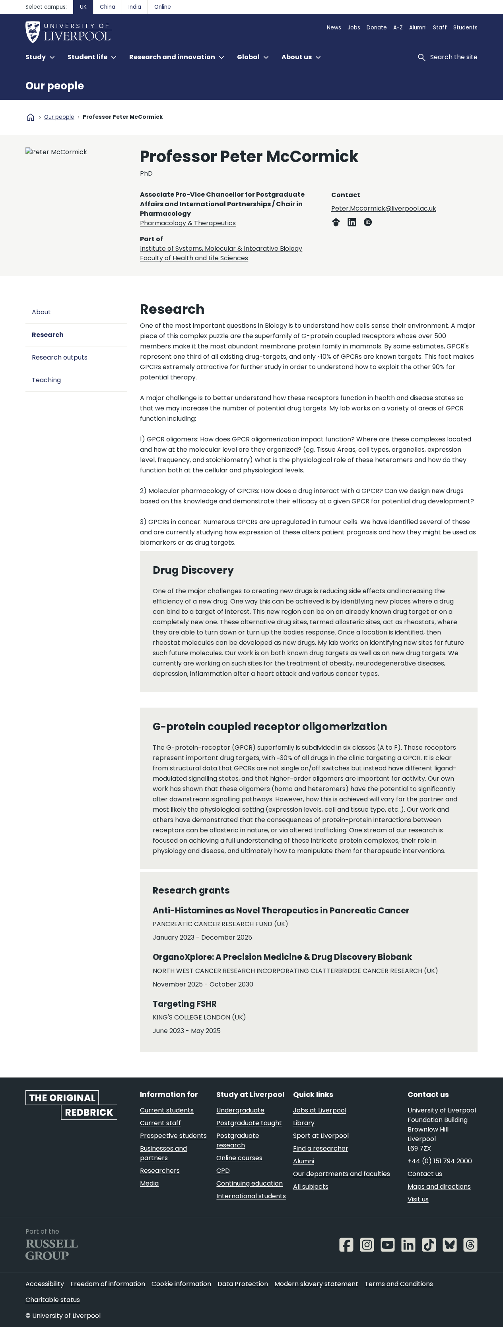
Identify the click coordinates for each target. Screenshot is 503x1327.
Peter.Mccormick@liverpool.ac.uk (383, 208)
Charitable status (52, 1299)
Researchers (160, 1170)
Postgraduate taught (249, 1123)
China (107, 7)
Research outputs (59, 357)
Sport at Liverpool (321, 1135)
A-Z (398, 27)
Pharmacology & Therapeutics (188, 223)
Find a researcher (320, 1148)
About (41, 312)
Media (149, 1183)
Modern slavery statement (316, 1283)
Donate (377, 27)
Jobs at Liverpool (319, 1110)
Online (162, 7)
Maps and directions (439, 1186)
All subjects (310, 1186)
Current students (167, 1110)
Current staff (160, 1123)
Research (48, 334)
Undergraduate (240, 1110)
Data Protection (243, 1283)
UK (83, 7)
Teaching (46, 380)
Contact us (425, 1173)
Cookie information (181, 1283)
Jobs (354, 27)
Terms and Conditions (399, 1283)
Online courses (239, 1158)
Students (465, 27)
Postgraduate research (237, 1140)
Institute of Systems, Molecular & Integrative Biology (221, 248)
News (334, 27)
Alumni (418, 27)
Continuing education (249, 1183)
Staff (440, 27)
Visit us (418, 1199)
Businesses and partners (163, 1153)
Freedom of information (107, 1283)
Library (304, 1123)
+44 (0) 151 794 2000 (440, 1161)
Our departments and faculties (341, 1173)
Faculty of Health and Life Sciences (194, 258)
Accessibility (44, 1283)
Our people (54, 86)
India (134, 7)
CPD (223, 1170)
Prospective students (173, 1135)
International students (251, 1196)
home (30, 117)
